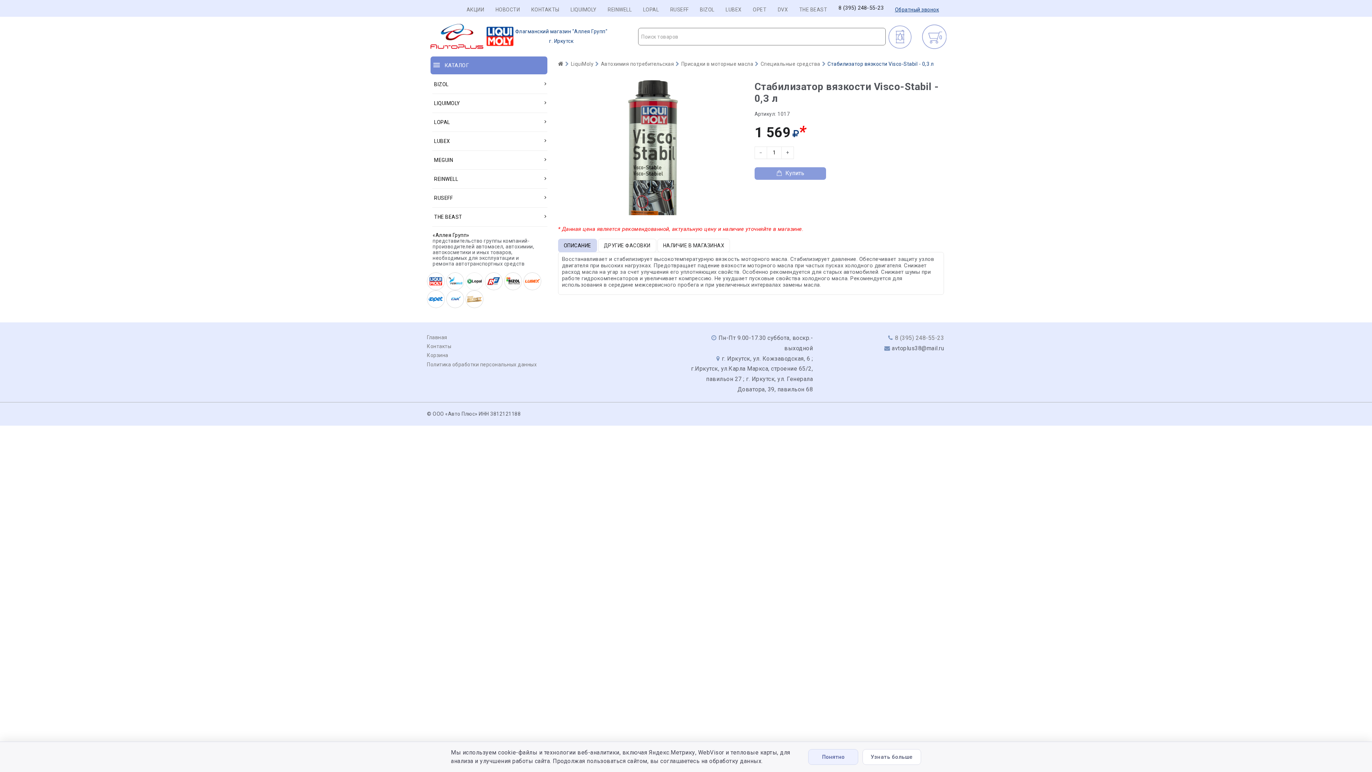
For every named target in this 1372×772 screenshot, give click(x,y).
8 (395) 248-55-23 (861, 8)
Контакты (545, 10)
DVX (783, 10)
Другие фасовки (627, 245)
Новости (508, 10)
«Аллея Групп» (451, 235)
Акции (475, 10)
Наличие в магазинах (694, 245)
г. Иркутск (561, 36)
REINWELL (620, 10)
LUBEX (734, 10)
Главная (437, 337)
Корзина (437, 355)
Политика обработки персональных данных (482, 364)
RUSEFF (679, 10)
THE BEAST (813, 10)
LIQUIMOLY (584, 10)
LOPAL (651, 10)
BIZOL (707, 10)
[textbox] (761, 36)
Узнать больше (892, 757)
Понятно (833, 757)
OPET (759, 10)
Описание (577, 245)
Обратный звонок (917, 10)
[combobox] (762, 36)
